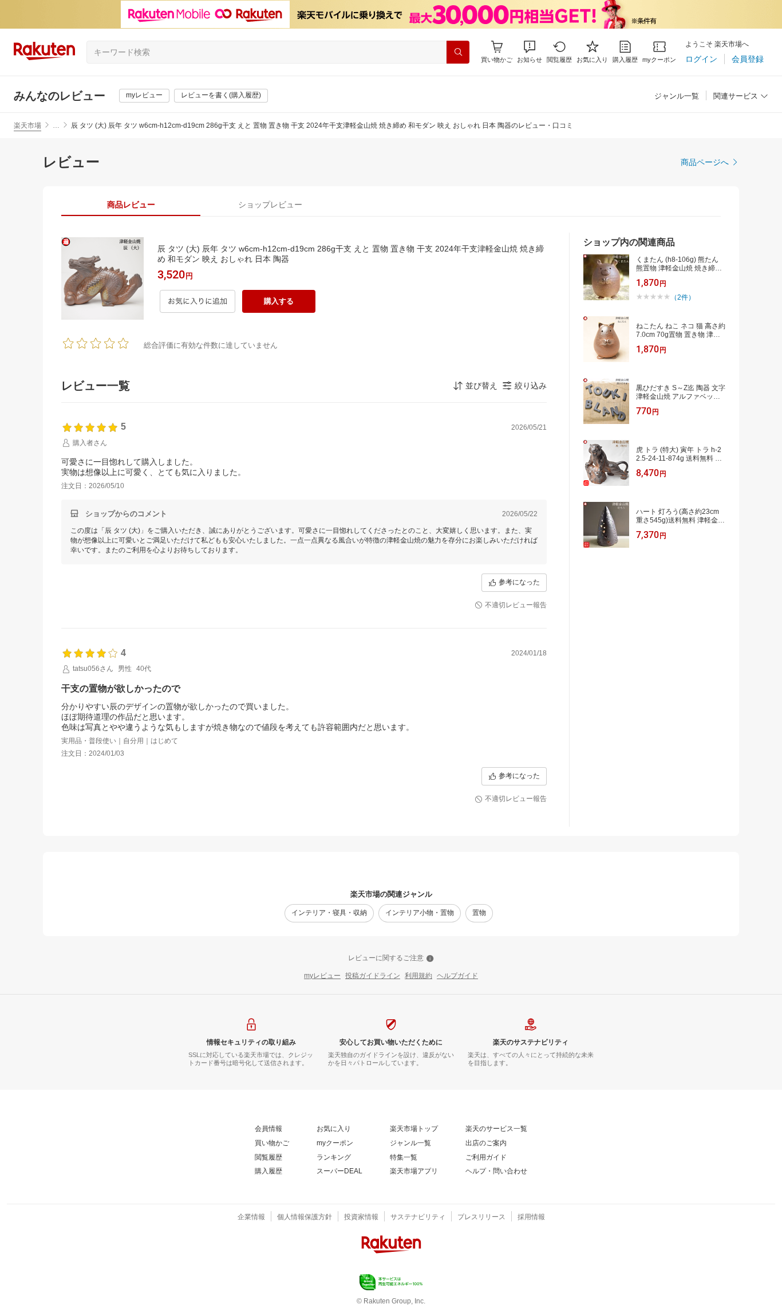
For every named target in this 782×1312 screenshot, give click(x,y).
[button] (529, 52)
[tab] (130, 204)
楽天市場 (27, 125)
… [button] (56, 125)
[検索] (458, 52)
